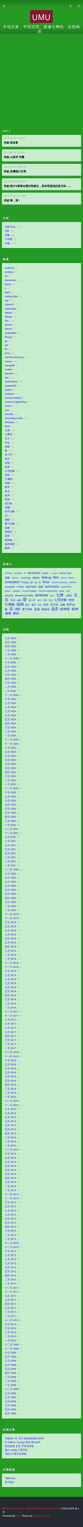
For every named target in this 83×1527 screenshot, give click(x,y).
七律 (7, 430)
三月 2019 (10, 951)
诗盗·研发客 (11, 142)
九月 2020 (10, 877)
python (8, 389)
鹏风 (7, 548)
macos (8, 361)
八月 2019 (10, 930)
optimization (11, 381)
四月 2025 (10, 678)
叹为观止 (10, 1482)
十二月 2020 (12, 869)
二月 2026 (10, 650)
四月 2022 (10, 816)
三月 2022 (10, 821)
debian (8, 312)
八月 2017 (10, 1028)
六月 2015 (10, 1125)
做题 (7, 446)
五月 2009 (10, 1369)
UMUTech (10, 227)
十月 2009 (10, 1352)
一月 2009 (10, 1385)
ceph (7, 292)
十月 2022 (10, 792)
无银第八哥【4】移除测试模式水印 (24, 1438)
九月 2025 (10, 666)
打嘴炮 (8, 479)
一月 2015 (10, 1145)
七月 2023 (10, 760)
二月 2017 (10, 1044)
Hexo (18, 1515)
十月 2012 (10, 1251)
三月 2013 (10, 1230)
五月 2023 (10, 768)
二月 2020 (10, 906)
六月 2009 (10, 1365)
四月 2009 (10, 1373)
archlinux (9, 268)
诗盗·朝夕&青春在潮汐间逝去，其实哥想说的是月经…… (37, 186)
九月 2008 (10, 1393)
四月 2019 (10, 946)
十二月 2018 (12, 963)
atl (6, 276)
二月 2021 (10, 861)
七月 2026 (10, 638)
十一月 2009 (12, 1348)
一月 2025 (10, 691)
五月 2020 (10, 894)
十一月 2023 (12, 743)
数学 (7, 487)
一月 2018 (10, 1007)
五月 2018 (10, 991)
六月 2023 (10, 764)
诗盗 (7, 243)
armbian (9, 272)
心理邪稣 (10, 471)
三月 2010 (10, 1332)
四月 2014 (10, 1178)
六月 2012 (10, 1267)
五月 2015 (10, 1129)
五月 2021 (10, 853)
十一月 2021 (12, 833)
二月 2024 (10, 731)
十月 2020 (10, 873)
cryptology (10, 308)
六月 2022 (10, 808)
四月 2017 (10, 1036)
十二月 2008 (12, 1389)
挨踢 (7, 483)
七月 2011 (10, 1300)
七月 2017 (10, 1032)
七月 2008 (10, 1401)
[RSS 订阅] (70, 5)
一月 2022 (10, 825)
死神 (7, 499)
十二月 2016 (12, 1052)
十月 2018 (10, 971)
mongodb (10, 365)
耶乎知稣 (10, 511)
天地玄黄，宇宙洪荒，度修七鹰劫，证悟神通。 (41, 29)
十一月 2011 (12, 1291)
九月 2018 (10, 975)
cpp (7, 300)
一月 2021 (10, 865)
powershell (10, 385)
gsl (6, 345)
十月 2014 (10, 1153)
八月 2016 (10, 1068)
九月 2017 (10, 1023)
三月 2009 (10, 1377)
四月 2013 (10, 1226)
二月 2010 (10, 1336)
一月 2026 (10, 654)
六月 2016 (10, 1076)
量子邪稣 (10, 523)
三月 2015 (10, 1137)
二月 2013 (10, 1235)
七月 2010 (10, 1324)
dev (7, 320)
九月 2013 (10, 1206)
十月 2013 (10, 1202)
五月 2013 (10, 1222)
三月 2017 (10, 1040)
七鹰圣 (8, 434)
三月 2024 (10, 727)
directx (8, 324)
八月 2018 (10, 979)
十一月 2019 (12, 918)
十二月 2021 (12, 829)
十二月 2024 (12, 695)
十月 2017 (10, 1019)
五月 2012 (10, 1271)
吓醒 (7, 235)
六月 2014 (10, 1170)
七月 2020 (10, 885)
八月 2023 (10, 756)
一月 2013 (10, 1239)
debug (8, 316)
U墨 (7, 231)
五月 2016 (10, 1080)
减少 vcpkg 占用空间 (16, 1450)
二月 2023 (10, 780)
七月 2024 (10, 711)
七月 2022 (10, 804)
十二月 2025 (12, 658)
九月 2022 (10, 796)
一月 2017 (10, 1048)
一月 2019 (10, 959)
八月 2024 (10, 707)
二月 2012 (10, 1279)
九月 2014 (10, 1158)
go (6, 341)
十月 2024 (10, 699)
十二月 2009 (12, 1344)
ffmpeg (8, 337)
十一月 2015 (12, 1105)
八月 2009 (10, 1360)
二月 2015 (10, 1141)
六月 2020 (10, 889)
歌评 (7, 495)
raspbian (9, 393)
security (9, 414)
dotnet (8, 328)
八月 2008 (10, 1397)
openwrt (9, 373)
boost (8, 284)
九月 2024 (10, 703)
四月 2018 (10, 995)
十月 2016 (10, 1060)
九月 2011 (10, 1296)
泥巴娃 (8, 503)
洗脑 (7, 507)
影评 (7, 467)
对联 (7, 463)
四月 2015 (10, 1133)
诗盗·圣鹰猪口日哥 (15, 171)
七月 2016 (10, 1072)
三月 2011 (10, 1308)
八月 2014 (10, 1162)
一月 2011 (10, 1316)
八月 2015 (10, 1117)
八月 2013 (10, 1210)
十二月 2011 (12, 1287)
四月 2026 (10, 646)
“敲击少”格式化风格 (15, 1453)
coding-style (11, 296)
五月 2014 (10, 1174)
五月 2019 (10, 942)
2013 (7, 131)
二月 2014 (10, 1186)
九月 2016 (10, 1064)
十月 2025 (10, 662)
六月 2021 (10, 849)
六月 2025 (10, 674)
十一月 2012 (12, 1247)
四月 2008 (10, 1413)
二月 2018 (10, 1003)
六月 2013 (10, 1218)
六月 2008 (10, 1405)
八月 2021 (10, 841)
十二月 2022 (12, 788)
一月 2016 (10, 1097)
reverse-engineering (15, 402)
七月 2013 (10, 1214)
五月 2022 (10, 812)
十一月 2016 (12, 1056)
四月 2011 (10, 1304)
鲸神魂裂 (10, 544)
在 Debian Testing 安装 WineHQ (22, 1442)
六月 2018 (10, 987)
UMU (41, 16)
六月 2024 (10, 715)
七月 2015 (10, 1121)
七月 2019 (10, 934)
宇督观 (8, 239)
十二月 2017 (12, 1011)
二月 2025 (10, 686)
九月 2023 (10, 752)
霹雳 (7, 535)
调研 (7, 519)
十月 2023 (10, 747)
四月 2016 (10, 1084)
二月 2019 (10, 955)
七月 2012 (10, 1263)
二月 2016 (10, 1092)
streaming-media (14, 418)
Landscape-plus (41, 1515)
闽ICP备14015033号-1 (14, 1508)
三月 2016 (10, 1088)
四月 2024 (10, 723)
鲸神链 (8, 540)
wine (7, 426)
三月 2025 (10, 682)
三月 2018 (10, 999)
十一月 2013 (12, 1198)
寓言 (7, 458)
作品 (7, 442)
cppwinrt (9, 304)
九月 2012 (10, 1255)
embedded (10, 333)
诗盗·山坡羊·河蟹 (14, 157)
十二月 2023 (12, 739)
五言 (7, 438)
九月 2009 (10, 1356)
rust (7, 410)
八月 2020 (10, 881)
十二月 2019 (12, 914)
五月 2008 (10, 1409)
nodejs (8, 369)
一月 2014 (10, 1190)
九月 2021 (10, 837)
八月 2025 (10, 670)
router (8, 406)
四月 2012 (10, 1275)
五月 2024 (10, 719)
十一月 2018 (12, 967)
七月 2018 (10, 983)
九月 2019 (10, 926)
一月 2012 (10, 1283)
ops (7, 377)
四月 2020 (10, 898)
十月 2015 (10, 1109)
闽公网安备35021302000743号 (43, 1508)
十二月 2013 (12, 1194)
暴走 (7, 491)
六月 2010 (10, 1328)
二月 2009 (10, 1381)
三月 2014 (10, 1182)
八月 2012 (10, 1259)
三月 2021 (10, 857)
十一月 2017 (12, 1015)
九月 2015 (10, 1113)
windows (9, 422)
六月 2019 (10, 938)
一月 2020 (10, 910)
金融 (7, 527)
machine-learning (14, 357)
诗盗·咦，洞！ (12, 200)
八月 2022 (10, 800)
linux (7, 353)
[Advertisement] (41, 76)
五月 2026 (10, 642)
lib (6, 349)
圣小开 (8, 454)
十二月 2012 (12, 1243)
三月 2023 (10, 776)
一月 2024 (10, 735)
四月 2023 (10, 772)
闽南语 (8, 531)
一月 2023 (10, 784)
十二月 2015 (12, 1101)
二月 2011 (10, 1312)
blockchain (10, 280)
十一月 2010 (12, 1320)
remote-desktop (13, 397)
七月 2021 (10, 845)
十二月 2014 (12, 1149)
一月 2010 (10, 1340)
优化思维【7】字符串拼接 (19, 1446)
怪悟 (7, 475)
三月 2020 (10, 902)
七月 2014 (10, 1166)
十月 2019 (10, 922)
